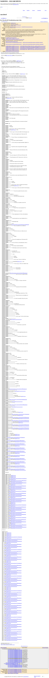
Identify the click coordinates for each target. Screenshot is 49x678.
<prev (1, 18)
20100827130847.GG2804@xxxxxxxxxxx (12, 38)
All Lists (25, 16)
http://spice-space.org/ (9, 55)
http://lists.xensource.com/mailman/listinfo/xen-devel (14, 42)
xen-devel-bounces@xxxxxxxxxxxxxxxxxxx (12, 51)
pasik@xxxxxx (19, 60)
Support (33, 10)
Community (39, 10)
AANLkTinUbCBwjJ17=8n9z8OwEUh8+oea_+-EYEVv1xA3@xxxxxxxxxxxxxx (32, 48)
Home (24, 10)
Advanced (30, 17)
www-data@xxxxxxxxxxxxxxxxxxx (11, 37)
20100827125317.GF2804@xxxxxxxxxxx (12, 49)
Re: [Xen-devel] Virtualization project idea (15, 649)
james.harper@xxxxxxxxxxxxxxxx (15, 26)
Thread (44, 18)
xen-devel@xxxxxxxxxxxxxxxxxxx (27, 26)
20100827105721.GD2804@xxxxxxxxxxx (12, 47)
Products (28, 10)
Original (46, 21)
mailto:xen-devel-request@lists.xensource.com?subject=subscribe (33, 42)
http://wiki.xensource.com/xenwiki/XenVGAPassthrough (20, 224)
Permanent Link (43, 21)
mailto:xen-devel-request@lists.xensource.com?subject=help (15, 39)
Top (23, 16)
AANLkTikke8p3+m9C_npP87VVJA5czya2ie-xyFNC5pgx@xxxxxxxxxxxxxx (32, 49)
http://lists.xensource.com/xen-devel (8, 644)
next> (6, 18)
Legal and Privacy (26, 676)
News (46, 10)
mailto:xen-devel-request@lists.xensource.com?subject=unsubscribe (33, 44)
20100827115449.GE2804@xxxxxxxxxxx (12, 48)
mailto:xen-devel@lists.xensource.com (11, 41)
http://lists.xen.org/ (16, 4)
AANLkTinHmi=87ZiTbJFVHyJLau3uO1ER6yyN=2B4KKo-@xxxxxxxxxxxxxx (32, 47)
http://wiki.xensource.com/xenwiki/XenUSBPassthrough (18, 273)
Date (3, 18)
